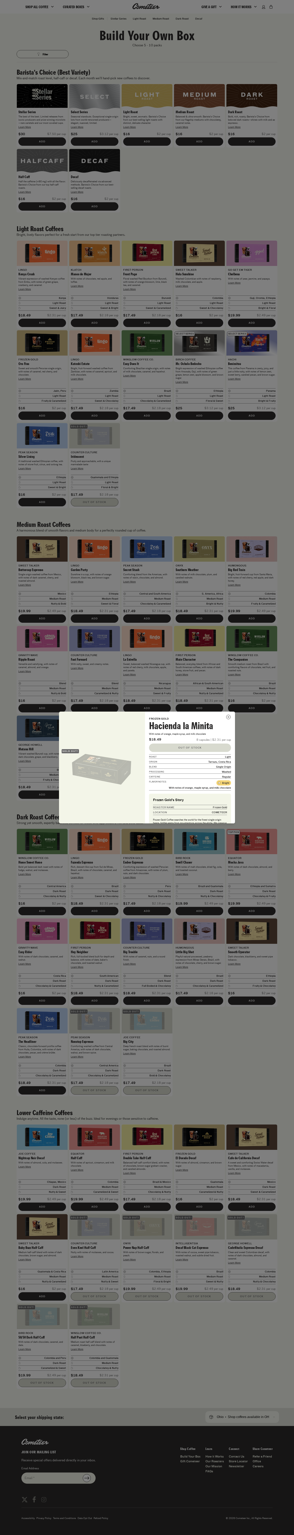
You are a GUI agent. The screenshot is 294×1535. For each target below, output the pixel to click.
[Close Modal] (228, 717)
